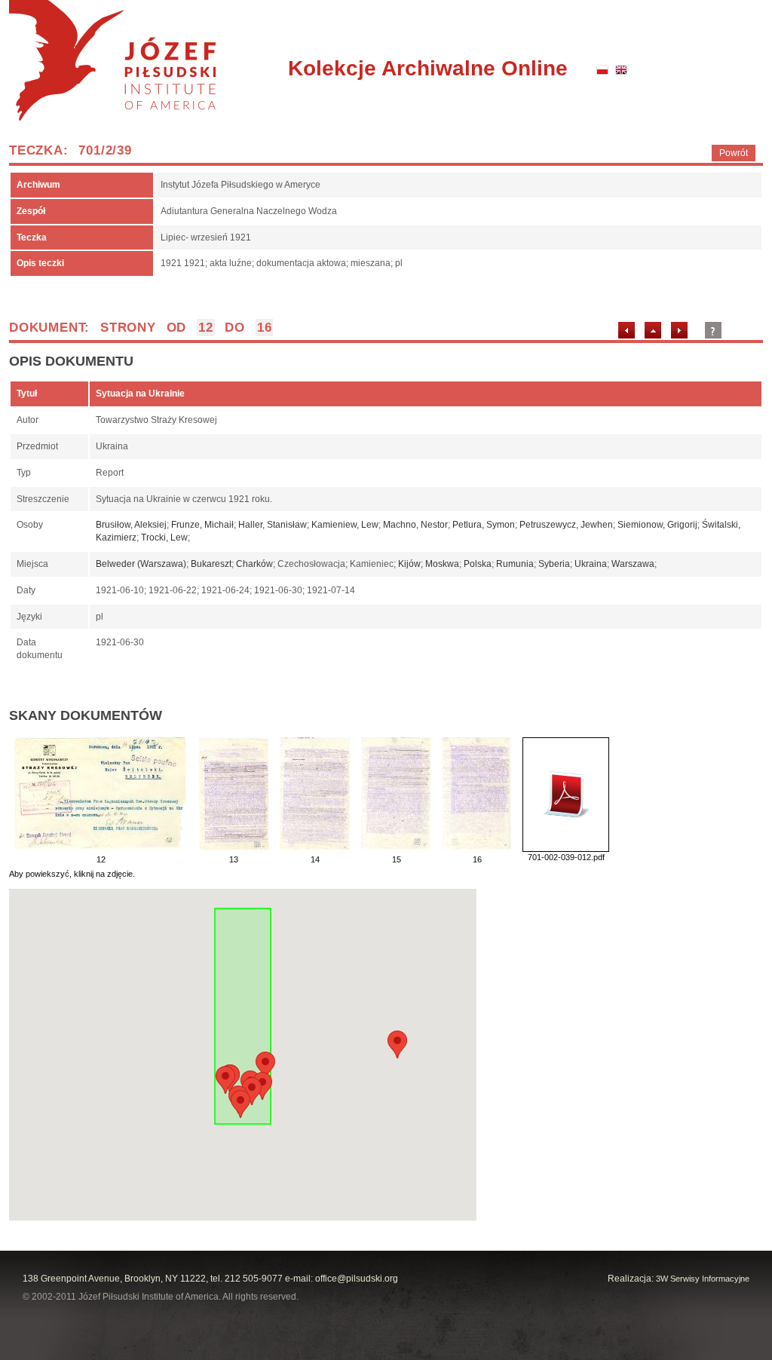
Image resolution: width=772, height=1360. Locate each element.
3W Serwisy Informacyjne (702, 1278)
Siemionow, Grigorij (657, 524)
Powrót (733, 153)
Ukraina (590, 564)
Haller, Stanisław (272, 524)
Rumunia (515, 564)
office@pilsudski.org (356, 1278)
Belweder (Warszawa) (141, 564)
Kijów (409, 564)
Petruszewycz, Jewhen (566, 524)
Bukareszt (211, 564)
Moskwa (442, 564)
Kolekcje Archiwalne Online (428, 68)
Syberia (554, 564)
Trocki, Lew (164, 537)
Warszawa (632, 564)
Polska (478, 564)
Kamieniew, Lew (344, 524)
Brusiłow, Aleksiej (131, 524)
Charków (254, 564)
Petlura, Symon (483, 524)
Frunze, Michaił (202, 524)
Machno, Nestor (415, 524)
